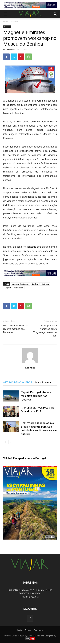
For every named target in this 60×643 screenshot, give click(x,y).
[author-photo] (30, 363)
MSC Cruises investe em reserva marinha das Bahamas (16, 329)
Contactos (38, 630)
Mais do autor (43, 382)
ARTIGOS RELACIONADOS (17, 382)
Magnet (8, 288)
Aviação (14, 21)
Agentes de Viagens (20, 284)
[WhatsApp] (28, 56)
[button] (5, 14)
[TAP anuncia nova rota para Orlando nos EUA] (11, 411)
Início (5, 21)
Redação (11, 49)
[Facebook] (6, 56)
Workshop (18, 288)
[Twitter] (14, 56)
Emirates (45, 284)
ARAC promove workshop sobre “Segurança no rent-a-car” (45, 330)
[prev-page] (5, 442)
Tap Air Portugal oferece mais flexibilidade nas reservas (36, 396)
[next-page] (10, 442)
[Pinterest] (21, 56)
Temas (28, 630)
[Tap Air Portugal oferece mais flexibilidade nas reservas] (11, 395)
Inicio (19, 630)
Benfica (35, 284)
